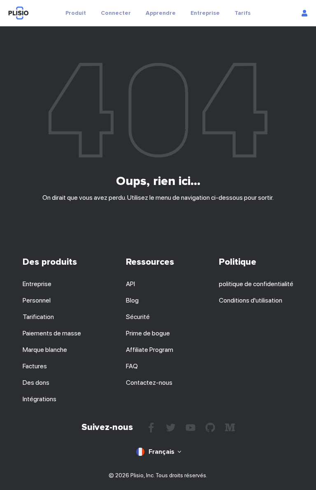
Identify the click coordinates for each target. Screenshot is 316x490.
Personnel (37, 300)
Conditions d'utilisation (250, 300)
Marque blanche (45, 350)
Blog (132, 300)
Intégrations (39, 399)
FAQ (132, 366)
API (130, 284)
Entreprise (37, 284)
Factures (35, 366)
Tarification (38, 317)
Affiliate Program (149, 350)
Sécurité (138, 317)
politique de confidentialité (256, 284)
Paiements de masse (52, 333)
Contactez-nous (149, 382)
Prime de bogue (148, 333)
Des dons (36, 382)
